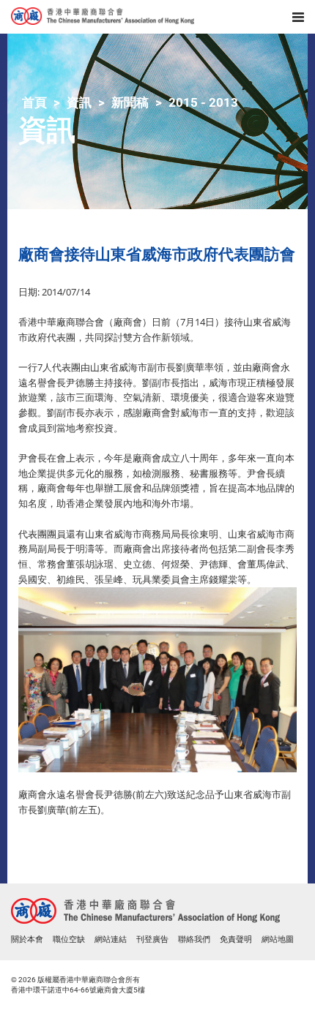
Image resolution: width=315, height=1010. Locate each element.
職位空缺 (69, 939)
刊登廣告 (152, 939)
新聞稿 (130, 102)
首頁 (34, 102)
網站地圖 (278, 939)
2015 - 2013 (203, 102)
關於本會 (27, 939)
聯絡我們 (194, 939)
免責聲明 (236, 939)
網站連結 (110, 939)
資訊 (79, 102)
